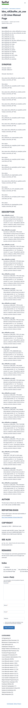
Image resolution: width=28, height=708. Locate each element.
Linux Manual (5, 21)
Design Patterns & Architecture (9, 648)
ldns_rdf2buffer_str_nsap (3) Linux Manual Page (9, 569)
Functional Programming (8, 653)
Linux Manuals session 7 (8, 671)
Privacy (19, 703)
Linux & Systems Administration (10, 657)
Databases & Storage (7, 646)
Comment (6, 583)
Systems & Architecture (7, 690)
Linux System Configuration (9, 677)
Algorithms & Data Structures (9, 640)
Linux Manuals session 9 (8, 675)
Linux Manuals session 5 (8, 669)
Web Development (6, 694)
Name (6, 605)
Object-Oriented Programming (9, 680)
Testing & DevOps (6, 692)
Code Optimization (6, 644)
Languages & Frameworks (8, 655)
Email (6, 612)
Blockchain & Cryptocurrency (9, 642)
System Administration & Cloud (10, 688)
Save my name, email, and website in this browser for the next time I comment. (14, 623)
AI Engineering (5, 638)
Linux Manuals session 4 (8, 667)
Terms (15, 703)
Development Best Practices (9, 650)
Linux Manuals (5, 8)
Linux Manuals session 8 (8, 673)
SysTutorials (10, 703)
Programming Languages (8, 682)
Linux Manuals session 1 (8, 661)
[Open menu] (25, 3)
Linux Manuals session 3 (15, 8)
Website (6, 618)
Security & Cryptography (8, 686)
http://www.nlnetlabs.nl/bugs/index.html (12, 517)
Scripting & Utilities (6, 684)
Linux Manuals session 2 (8, 663)
